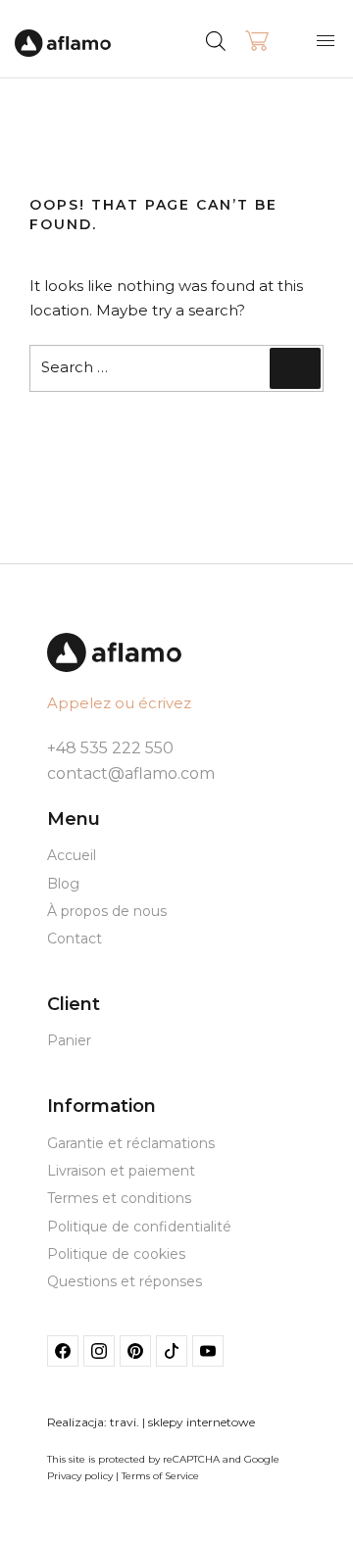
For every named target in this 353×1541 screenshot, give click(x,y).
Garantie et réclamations (131, 1143)
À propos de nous (107, 911)
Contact (74, 938)
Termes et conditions (119, 1198)
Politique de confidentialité (139, 1226)
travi (123, 1422)
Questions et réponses (124, 1281)
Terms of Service (160, 1475)
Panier (69, 1040)
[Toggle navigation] (325, 40)
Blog (63, 883)
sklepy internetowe (201, 1422)
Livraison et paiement (121, 1171)
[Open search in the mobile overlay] (252, 39)
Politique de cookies (116, 1254)
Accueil (71, 855)
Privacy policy (80, 1475)
